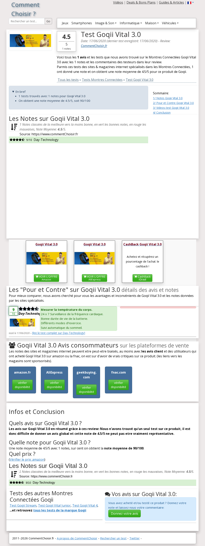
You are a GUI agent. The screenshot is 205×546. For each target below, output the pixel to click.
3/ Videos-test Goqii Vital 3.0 (171, 108)
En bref (20, 92)
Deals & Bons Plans (141, 2)
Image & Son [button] (104, 23)
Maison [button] (150, 23)
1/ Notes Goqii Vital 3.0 (168, 98)
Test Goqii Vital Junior (54, 505)
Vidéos (118, 2)
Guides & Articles (171, 2)
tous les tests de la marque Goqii (59, 510)
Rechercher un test (113, 538)
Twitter (134, 538)
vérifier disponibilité (22, 385)
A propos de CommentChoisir (77, 538)
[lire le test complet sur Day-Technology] (58, 333)
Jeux (65, 23)
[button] (190, 2)
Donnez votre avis (124, 513)
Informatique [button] (130, 23)
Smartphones (81, 23)
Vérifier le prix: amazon (27, 459)
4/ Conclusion (162, 112)
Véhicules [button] (169, 23)
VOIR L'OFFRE (47, 278)
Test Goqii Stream (23, 505)
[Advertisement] (174, 175)
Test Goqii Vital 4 (84, 505)
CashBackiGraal (144, 278)
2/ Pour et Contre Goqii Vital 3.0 (173, 103)
